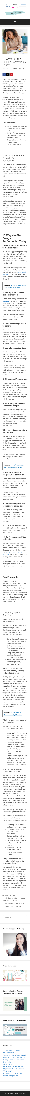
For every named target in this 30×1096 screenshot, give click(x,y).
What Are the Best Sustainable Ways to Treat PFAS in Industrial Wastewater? (14, 1069)
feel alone (10, 412)
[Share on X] (8, 74)
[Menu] (15, 22)
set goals (5, 301)
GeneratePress (21, 1093)
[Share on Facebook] (4, 74)
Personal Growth (10, 895)
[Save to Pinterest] (12, 74)
